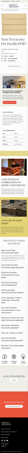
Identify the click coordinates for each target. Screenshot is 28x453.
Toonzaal (13, 1)
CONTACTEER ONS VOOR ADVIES (14, 406)
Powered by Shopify (18, 451)
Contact (17, 1)
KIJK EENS (14, 380)
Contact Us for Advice (9, 102)
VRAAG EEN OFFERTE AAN (14, 66)
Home (2, 10)
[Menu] (2, 5)
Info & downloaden (5, 1)
